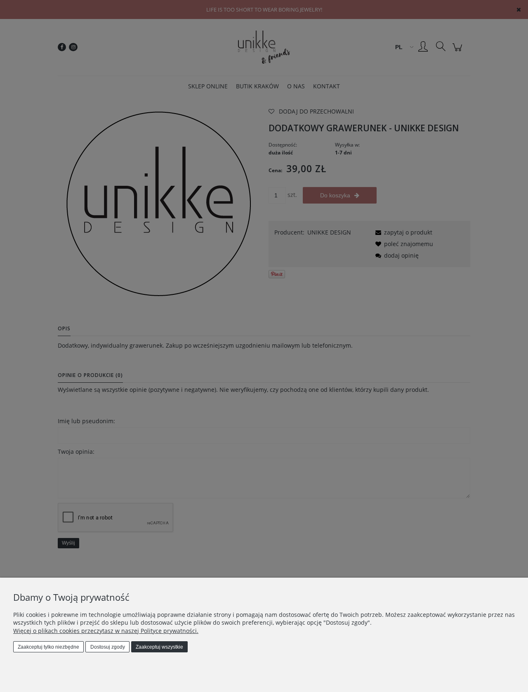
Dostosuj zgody (107, 647)
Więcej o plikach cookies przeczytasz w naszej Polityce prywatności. (105, 631)
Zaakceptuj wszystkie (159, 647)
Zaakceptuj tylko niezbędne (48, 647)
